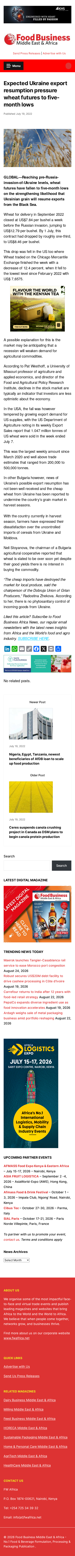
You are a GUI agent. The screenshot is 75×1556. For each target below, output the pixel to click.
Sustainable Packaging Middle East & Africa (36, 1437)
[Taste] (37, 669)
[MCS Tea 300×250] (37, 328)
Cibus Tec (11, 1208)
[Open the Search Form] (68, 66)
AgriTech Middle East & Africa (25, 1456)
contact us (11, 1239)
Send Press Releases (26, 53)
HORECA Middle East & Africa (25, 1428)
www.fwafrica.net (16, 1338)
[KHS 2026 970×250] (37, 21)
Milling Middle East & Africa (24, 1409)
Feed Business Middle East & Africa (30, 1419)
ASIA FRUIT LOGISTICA (21, 1176)
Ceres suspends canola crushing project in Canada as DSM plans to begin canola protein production (36, 832)
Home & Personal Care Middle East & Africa (35, 1446)
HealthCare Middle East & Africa (27, 1465)
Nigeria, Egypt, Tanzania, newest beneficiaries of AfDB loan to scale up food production (36, 758)
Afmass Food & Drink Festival (26, 1192)
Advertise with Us (54, 53)
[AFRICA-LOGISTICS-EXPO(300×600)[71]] (31, 1145)
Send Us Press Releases (22, 1376)
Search (9, 856)
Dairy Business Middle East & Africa (30, 1400)
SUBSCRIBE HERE (33, 638)
